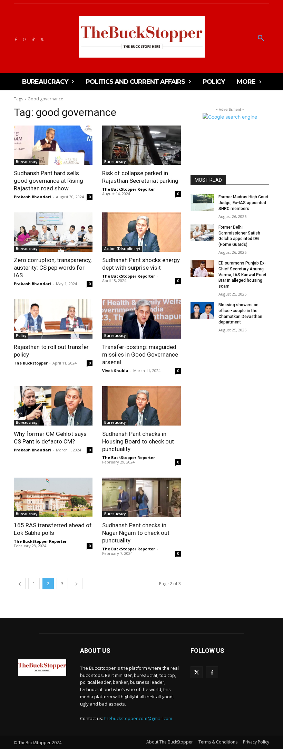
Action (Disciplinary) (122, 248)
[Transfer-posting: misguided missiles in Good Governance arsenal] (141, 319)
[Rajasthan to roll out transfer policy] (53, 319)
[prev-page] (20, 583)
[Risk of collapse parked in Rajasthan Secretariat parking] (141, 145)
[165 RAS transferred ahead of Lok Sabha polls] (53, 497)
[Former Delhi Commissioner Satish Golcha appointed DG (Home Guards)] (202, 232)
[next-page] (76, 583)
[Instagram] (24, 38)
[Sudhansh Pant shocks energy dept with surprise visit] (141, 232)
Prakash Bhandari (32, 196)
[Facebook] (15, 38)
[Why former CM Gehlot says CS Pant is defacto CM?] (53, 406)
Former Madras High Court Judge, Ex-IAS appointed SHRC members (243, 202)
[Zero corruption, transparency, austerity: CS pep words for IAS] (53, 232)
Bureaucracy (26, 161)
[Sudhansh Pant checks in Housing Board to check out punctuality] (141, 406)
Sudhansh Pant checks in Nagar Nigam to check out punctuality (135, 533)
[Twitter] (42, 38)
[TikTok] (33, 38)
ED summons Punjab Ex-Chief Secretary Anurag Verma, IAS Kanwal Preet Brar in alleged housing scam (242, 275)
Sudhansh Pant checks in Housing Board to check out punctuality (138, 441)
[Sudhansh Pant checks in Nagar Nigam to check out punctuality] (141, 497)
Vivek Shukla (115, 370)
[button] (261, 38)
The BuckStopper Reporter (128, 189)
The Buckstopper (31, 363)
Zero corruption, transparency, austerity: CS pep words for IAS (52, 268)
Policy (21, 335)
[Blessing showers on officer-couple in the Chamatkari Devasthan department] (202, 310)
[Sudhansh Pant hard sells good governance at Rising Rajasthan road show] (53, 145)
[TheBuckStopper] (142, 37)
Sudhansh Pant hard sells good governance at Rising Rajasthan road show (48, 181)
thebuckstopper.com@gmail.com (138, 718)
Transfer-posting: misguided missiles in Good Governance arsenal (140, 354)
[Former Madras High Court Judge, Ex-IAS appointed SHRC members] (202, 202)
